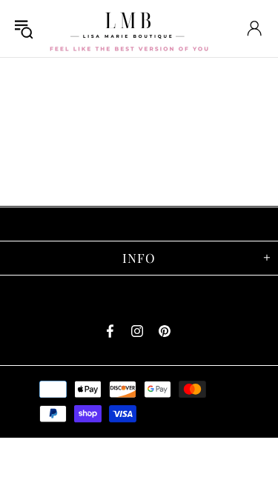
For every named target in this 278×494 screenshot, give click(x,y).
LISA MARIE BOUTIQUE (129, 28)
